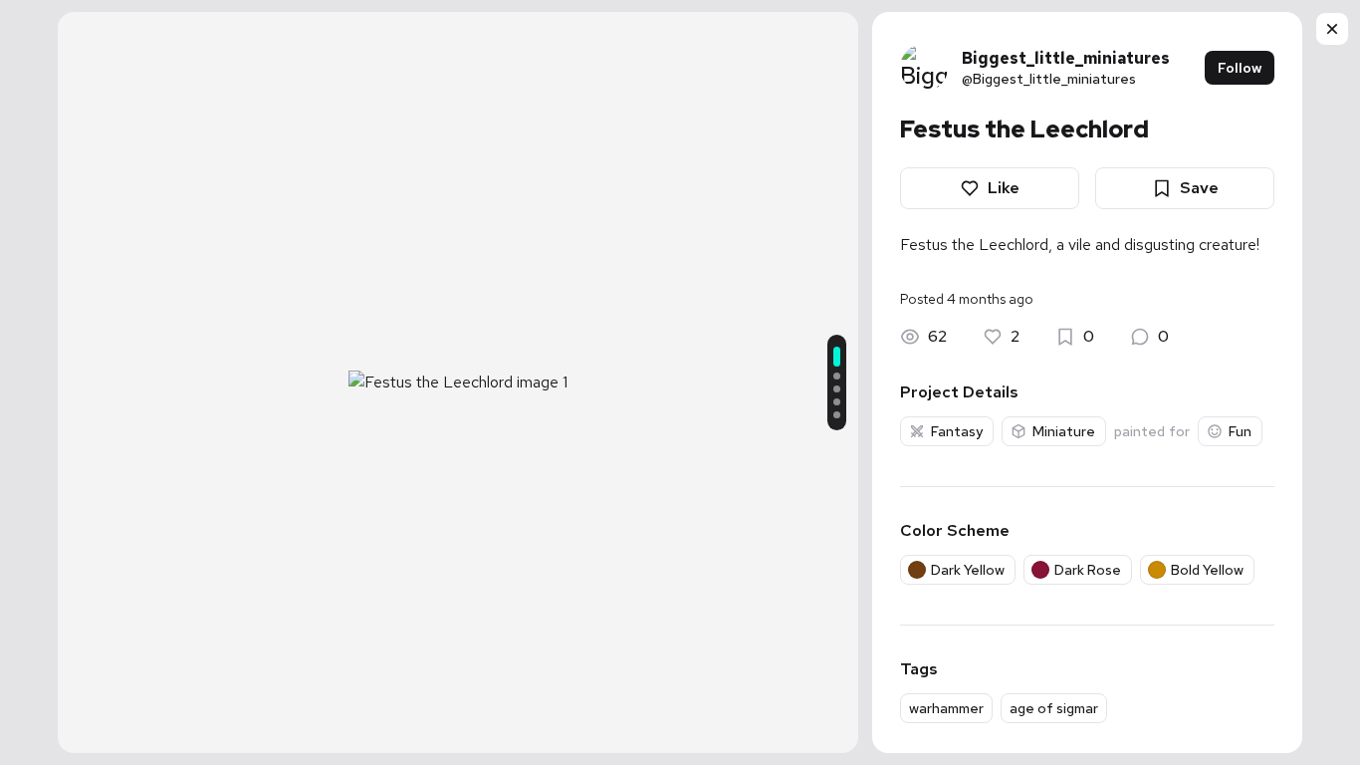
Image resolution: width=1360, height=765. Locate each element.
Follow (1239, 68)
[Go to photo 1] (836, 357)
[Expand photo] (458, 355)
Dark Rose (1087, 570)
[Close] (1332, 29)
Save (1199, 187)
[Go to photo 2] (836, 376)
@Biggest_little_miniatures (1049, 79)
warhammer (946, 708)
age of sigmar (1054, 708)
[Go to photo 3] (836, 388)
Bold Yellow (1207, 570)
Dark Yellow (968, 570)
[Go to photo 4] (836, 401)
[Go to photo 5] (836, 414)
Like (1004, 187)
